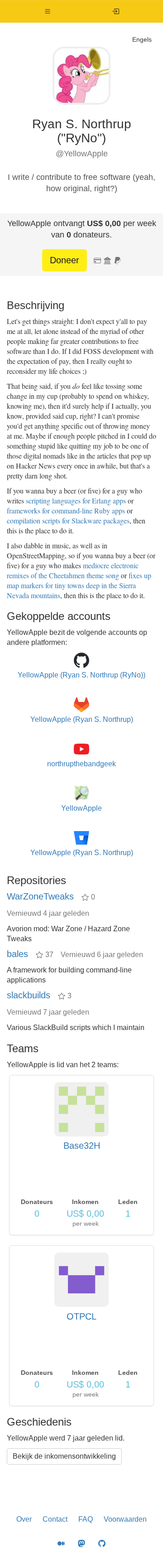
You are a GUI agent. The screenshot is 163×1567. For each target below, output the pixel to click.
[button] (47, 11)
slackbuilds (28, 995)
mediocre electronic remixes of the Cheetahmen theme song (73, 570)
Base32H (81, 1146)
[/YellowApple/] (115, 11)
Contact (55, 1519)
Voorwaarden (125, 1519)
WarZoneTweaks (40, 896)
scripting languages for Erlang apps (76, 500)
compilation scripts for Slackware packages (68, 520)
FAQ (85, 1519)
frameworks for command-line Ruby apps (66, 510)
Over (24, 1519)
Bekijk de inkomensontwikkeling (64, 1456)
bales (17, 954)
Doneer (64, 260)
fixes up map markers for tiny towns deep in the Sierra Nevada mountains (79, 585)
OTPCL (81, 1316)
